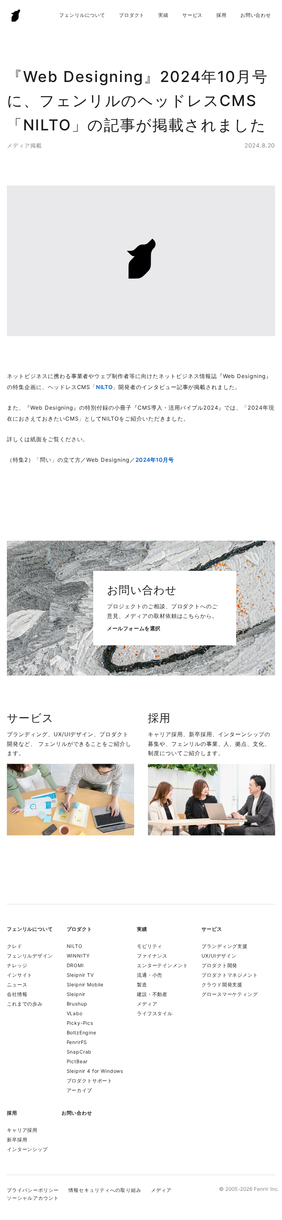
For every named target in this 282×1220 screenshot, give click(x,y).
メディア (147, 1004)
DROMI (75, 965)
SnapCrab (79, 1052)
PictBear (77, 1061)
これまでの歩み (25, 1004)
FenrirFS (77, 1042)
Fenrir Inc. (16, 15)
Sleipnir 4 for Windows (95, 1071)
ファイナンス (152, 956)
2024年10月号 (154, 459)
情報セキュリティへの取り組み (104, 1190)
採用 (221, 15)
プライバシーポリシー (33, 1190)
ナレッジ (17, 965)
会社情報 (17, 994)
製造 (142, 984)
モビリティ (149, 946)
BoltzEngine (81, 1032)
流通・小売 (149, 975)
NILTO (104, 387)
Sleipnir (76, 994)
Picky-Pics (80, 1023)
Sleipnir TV (80, 975)
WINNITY (78, 956)
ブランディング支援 (225, 946)
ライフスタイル (155, 1013)
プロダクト (131, 15)
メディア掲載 (24, 145)
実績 (163, 15)
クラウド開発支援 (222, 984)
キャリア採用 (22, 1130)
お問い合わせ (255, 15)
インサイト (19, 975)
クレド (14, 946)
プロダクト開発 (219, 965)
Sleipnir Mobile (85, 984)
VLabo (75, 1013)
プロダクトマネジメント (230, 975)
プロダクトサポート (90, 1080)
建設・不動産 (152, 994)
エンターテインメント (162, 965)
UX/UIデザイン (219, 956)
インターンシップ (27, 1149)
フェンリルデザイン (30, 956)
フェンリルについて (82, 15)
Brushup (77, 1004)
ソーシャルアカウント (33, 1198)
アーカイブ (79, 1090)
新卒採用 (17, 1139)
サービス (192, 15)
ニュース (17, 984)
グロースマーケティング (230, 994)
